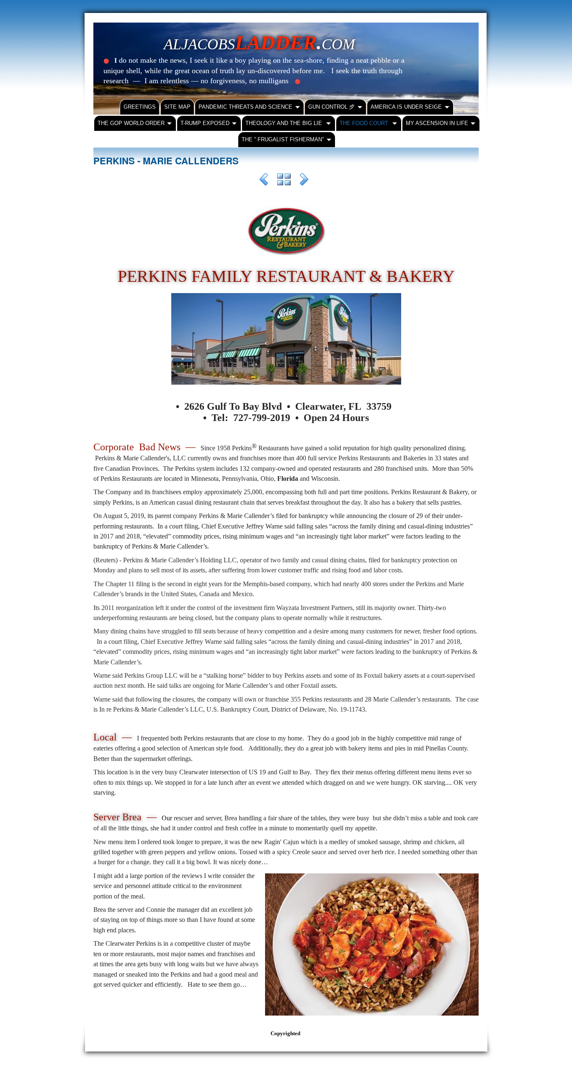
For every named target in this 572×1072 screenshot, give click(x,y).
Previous (263, 180)
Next (304, 180)
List (284, 180)
